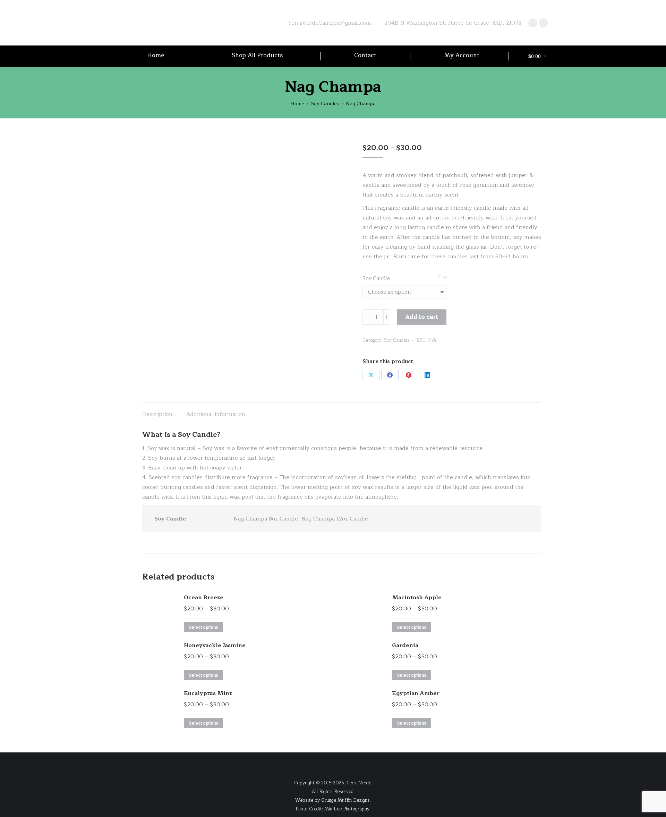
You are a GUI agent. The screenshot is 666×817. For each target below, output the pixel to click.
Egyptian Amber (415, 693)
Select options (203, 627)
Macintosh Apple (417, 597)
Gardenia (405, 645)
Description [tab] (157, 414)
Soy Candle (376, 278)
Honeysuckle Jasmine (215, 645)
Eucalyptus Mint (208, 693)
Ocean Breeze (203, 597)
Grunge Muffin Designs (345, 800)
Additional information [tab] (215, 414)
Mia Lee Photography (346, 809)
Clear (443, 277)
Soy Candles (397, 340)
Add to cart (421, 316)
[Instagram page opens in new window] (543, 22)
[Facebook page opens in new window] (532, 22)
